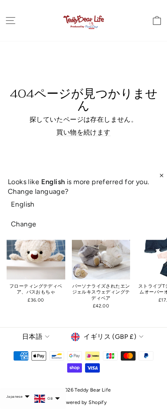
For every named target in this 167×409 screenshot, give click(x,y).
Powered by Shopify (83, 402)
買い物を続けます (83, 132)
